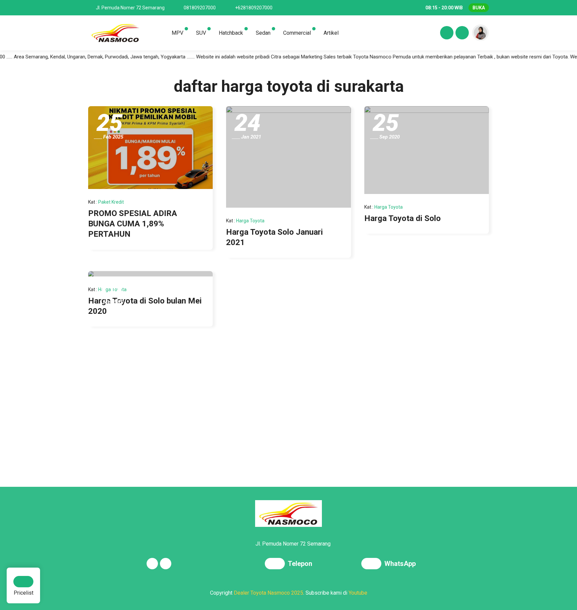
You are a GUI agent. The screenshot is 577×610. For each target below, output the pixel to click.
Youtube (358, 593)
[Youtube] (461, 33)
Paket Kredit (111, 202)
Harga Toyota (250, 220)
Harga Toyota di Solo (402, 218)
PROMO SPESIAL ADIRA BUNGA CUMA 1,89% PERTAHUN (132, 224)
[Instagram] (445, 33)
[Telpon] (276, 564)
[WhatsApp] (372, 564)
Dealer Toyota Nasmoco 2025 (268, 593)
